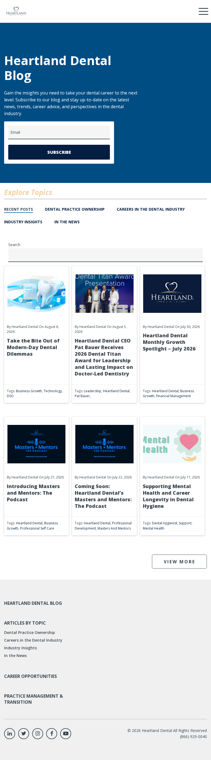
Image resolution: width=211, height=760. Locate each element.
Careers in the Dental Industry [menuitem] (33, 640)
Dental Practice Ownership (75, 209)
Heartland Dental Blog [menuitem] (33, 603)
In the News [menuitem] (15, 655)
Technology (53, 391)
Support (185, 523)
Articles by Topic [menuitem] (25, 623)
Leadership (92, 391)
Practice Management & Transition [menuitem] (33, 699)
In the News (67, 221)
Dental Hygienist (164, 523)
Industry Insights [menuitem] (20, 647)
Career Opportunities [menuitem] (30, 676)
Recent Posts (18, 209)
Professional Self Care (37, 528)
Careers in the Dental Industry (151, 209)
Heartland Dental (116, 391)
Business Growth (29, 391)
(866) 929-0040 (193, 736)
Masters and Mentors (114, 528)
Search (14, 244)
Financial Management (173, 396)
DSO (10, 396)
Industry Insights (23, 221)
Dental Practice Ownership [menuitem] (29, 632)
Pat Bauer (82, 396)
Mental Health (153, 528)
